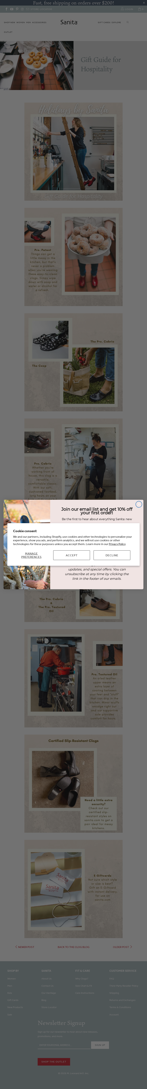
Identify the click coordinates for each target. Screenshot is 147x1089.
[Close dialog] (139, 504)
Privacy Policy (117, 544)
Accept (72, 555)
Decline (112, 555)
